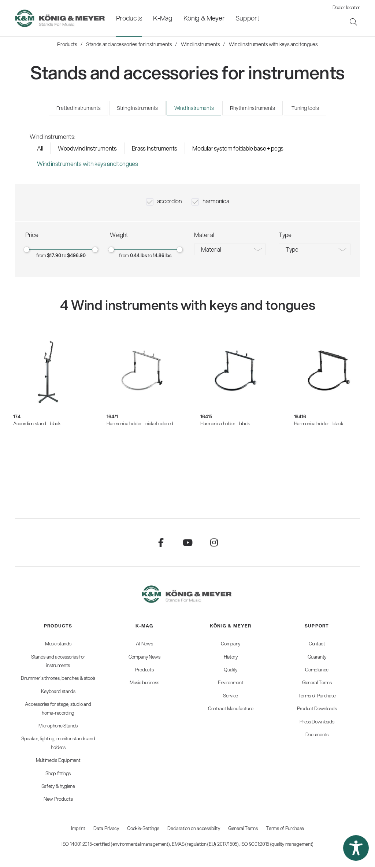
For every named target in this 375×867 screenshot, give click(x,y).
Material (211, 249)
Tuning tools (305, 108)
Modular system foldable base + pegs (237, 148)
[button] (356, 848)
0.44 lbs (138, 255)
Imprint (78, 828)
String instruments (137, 108)
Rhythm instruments (252, 108)
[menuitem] (129, 18)
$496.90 (76, 255)
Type (292, 249)
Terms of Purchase (285, 828)
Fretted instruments (78, 108)
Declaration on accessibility (193, 828)
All (40, 148)
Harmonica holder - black (225, 423)
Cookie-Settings (143, 828)
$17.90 (54, 255)
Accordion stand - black (37, 423)
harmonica (216, 201)
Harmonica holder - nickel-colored (140, 423)
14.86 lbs (162, 255)
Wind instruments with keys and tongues (87, 163)
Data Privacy (106, 828)
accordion (169, 201)
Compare (31, 455)
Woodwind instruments (87, 148)
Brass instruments (155, 148)
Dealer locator (346, 7)
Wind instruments (194, 108)
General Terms (243, 828)
